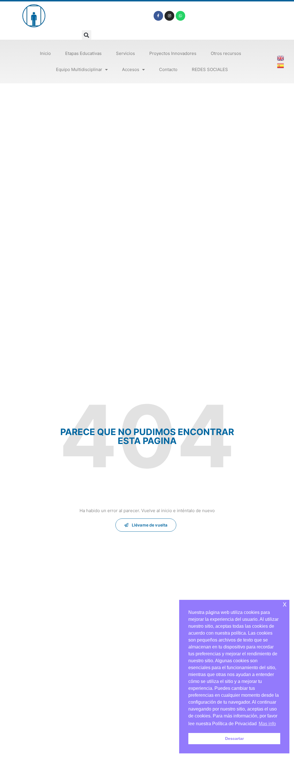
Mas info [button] (267, 723)
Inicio (45, 53)
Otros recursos (226, 53)
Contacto (168, 69)
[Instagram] (169, 16)
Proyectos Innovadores (172, 53)
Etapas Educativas (83, 53)
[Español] (281, 65)
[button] (86, 35)
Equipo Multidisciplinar (79, 69)
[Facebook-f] (158, 16)
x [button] (285, 604)
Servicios (125, 53)
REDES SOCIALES (210, 69)
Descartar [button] (234, 738)
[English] (281, 57)
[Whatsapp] (180, 16)
